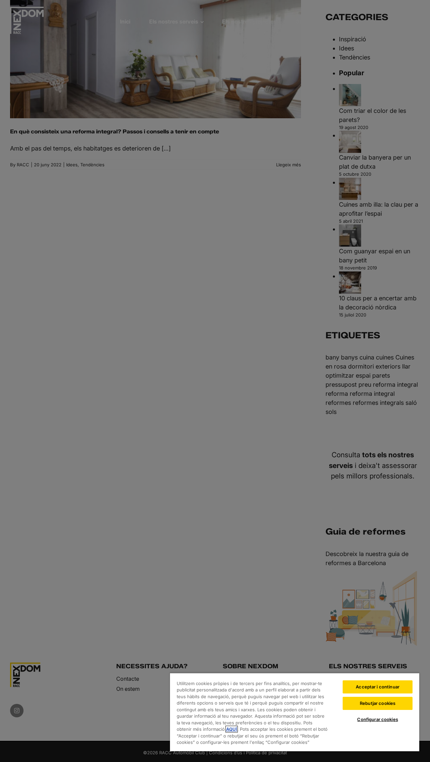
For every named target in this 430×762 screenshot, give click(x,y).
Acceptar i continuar (377, 686)
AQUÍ (231, 729)
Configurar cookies (377, 719)
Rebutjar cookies (377, 703)
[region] (294, 712)
